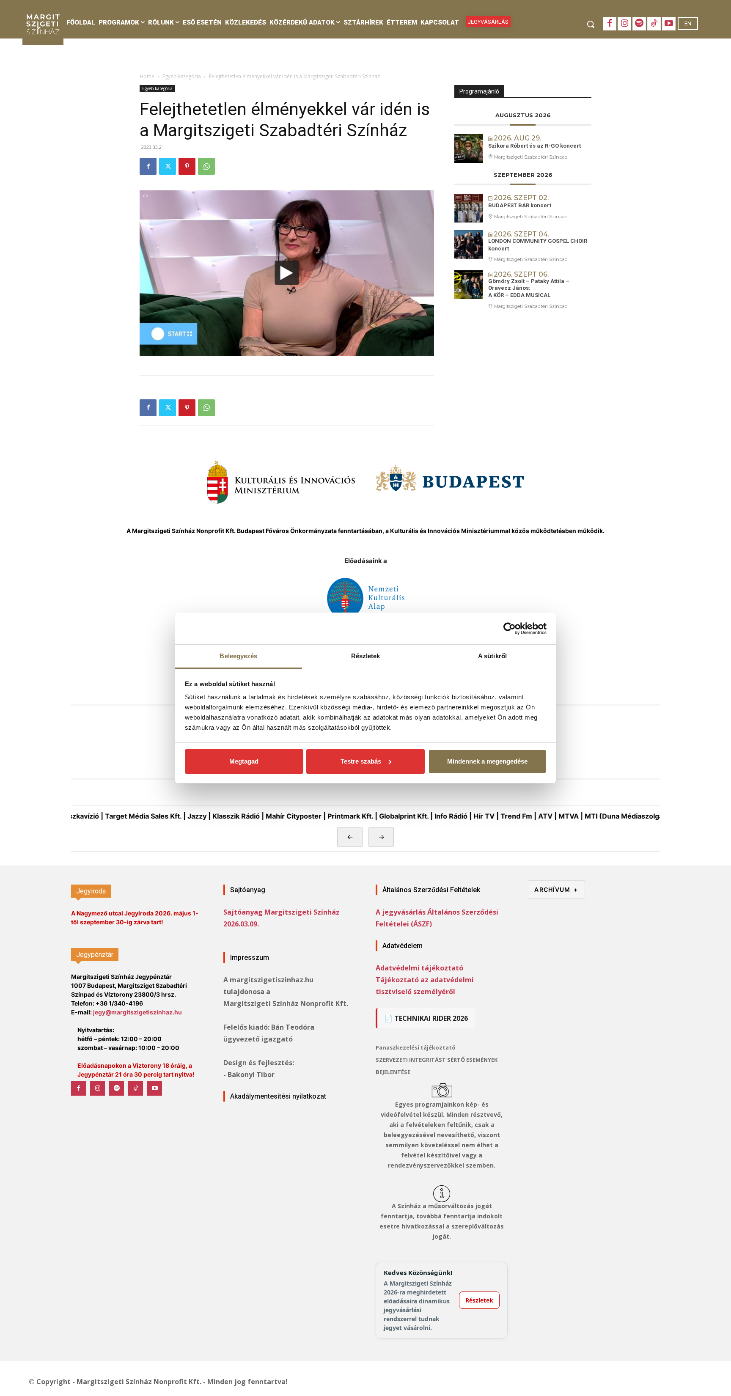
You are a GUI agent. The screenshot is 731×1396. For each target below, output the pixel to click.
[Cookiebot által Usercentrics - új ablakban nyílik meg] (510, 628)
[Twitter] (167, 166)
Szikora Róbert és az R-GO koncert (534, 146)
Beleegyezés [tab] (238, 656)
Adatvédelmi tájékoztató (419, 968)
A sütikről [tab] (492, 656)
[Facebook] (609, 23)
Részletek (479, 1300)
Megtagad (243, 761)
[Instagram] (624, 23)
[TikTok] (654, 23)
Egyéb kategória (181, 76)
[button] (590, 24)
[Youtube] (669, 23)
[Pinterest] (187, 166)
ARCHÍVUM (556, 889)
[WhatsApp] (206, 166)
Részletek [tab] (365, 656)
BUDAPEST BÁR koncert (519, 205)
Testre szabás (361, 761)
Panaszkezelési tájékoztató (416, 1047)
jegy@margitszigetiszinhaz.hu (137, 1012)
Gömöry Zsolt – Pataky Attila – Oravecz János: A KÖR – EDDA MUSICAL (528, 288)
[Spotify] (639, 23)
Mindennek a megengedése (487, 761)
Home (147, 76)
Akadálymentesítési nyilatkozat (278, 1096)
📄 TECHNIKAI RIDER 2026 (426, 1018)
